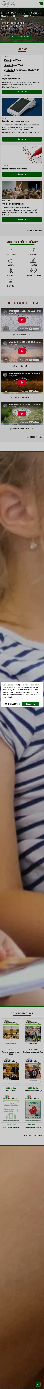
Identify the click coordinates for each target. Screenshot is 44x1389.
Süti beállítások (12, 704)
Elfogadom (30, 704)
